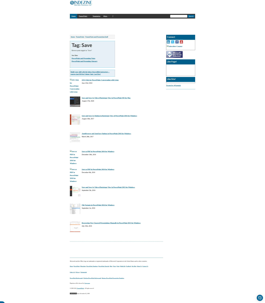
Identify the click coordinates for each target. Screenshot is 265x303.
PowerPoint (83, 16)
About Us (139, 266)
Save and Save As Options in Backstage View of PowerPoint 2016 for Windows (109, 116)
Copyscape (87, 283)
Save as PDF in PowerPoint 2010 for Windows (98, 169)
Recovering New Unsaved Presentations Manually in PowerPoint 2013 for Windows (111, 223)
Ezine (118, 266)
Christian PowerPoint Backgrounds (92, 278)
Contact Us (145, 266)
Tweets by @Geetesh (173, 85)
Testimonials (84, 272)
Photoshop (83, 266)
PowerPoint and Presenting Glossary (84, 61)
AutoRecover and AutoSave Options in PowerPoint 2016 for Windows (106, 133)
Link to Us (72, 272)
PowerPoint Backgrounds (76, 278)
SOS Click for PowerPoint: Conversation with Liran (100, 80)
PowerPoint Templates (92, 266)
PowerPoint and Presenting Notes (83, 58)
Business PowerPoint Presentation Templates (113, 278)
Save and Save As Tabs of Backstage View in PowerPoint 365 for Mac (106, 98)
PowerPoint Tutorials (104, 266)
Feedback (128, 266)
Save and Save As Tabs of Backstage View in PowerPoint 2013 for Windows (108, 187)
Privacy (78, 272)
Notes (114, 266)
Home (73, 16)
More (105, 16)
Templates (96, 16)
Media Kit (122, 266)
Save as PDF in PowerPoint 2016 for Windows (98, 151)
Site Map (134, 266)
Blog (111, 266)
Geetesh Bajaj (80, 288)
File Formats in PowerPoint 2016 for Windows (98, 205)
